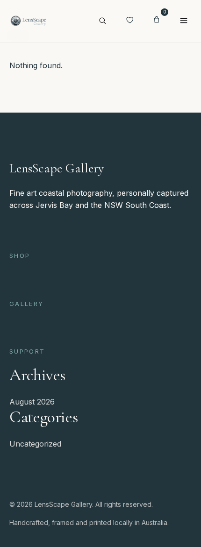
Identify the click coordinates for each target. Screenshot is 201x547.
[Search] (102, 21)
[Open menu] (184, 21)
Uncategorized (35, 443)
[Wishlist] (129, 21)
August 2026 (32, 401)
